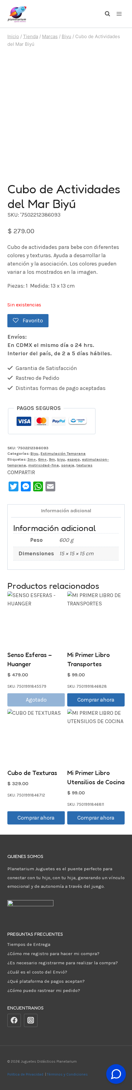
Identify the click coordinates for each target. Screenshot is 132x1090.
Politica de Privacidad (25, 1074)
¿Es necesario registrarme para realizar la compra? (62, 963)
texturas (84, 465)
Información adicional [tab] (66, 511)
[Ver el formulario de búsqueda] (104, 14)
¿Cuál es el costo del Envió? (37, 972)
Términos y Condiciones (68, 1074)
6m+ (42, 459)
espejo (73, 459)
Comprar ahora (96, 699)
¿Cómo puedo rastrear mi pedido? (43, 990)
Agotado (36, 699)
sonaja (67, 465)
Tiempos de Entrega (28, 944)
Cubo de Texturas (32, 773)
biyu (61, 459)
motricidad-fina (43, 465)
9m (52, 459)
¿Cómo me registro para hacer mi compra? (53, 953)
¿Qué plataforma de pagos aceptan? (46, 981)
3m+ (31, 459)
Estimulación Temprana (63, 453)
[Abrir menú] (119, 13)
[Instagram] (30, 1020)
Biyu (34, 453)
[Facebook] (14, 1020)
